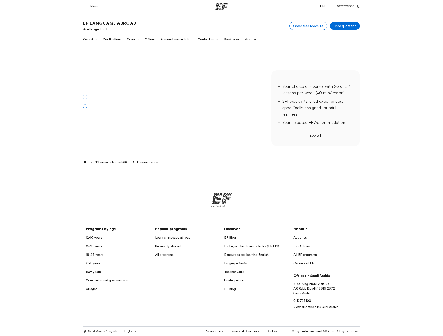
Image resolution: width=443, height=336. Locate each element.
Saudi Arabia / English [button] (102, 331)
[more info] (85, 97)
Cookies (271, 331)
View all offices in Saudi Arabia (315, 307)
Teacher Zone (234, 272)
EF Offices (301, 246)
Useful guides (234, 280)
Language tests (235, 263)
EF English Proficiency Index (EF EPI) (251, 246)
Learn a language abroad (172, 237)
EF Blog (230, 237)
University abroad (168, 246)
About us (300, 237)
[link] (110, 25)
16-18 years (94, 246)
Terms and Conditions (244, 331)
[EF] (221, 6)
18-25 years (94, 254)
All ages (91, 289)
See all (315, 136)
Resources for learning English (246, 254)
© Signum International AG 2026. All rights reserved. (326, 331)
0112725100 (302, 300)
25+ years (93, 263)
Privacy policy (214, 331)
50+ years (93, 272)
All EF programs (305, 254)
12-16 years (94, 237)
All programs (164, 254)
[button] (91, 6)
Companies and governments (107, 280)
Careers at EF (303, 263)
